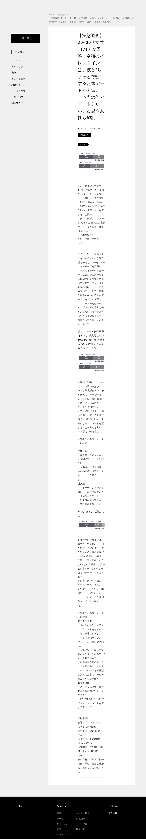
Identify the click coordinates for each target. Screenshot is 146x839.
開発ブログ (17, 103)
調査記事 (16, 84)
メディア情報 (18, 90)
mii (98, 128)
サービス (16, 60)
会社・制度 (17, 97)
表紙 (13, 72)
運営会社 (112, 813)
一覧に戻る (26, 38)
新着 (59, 813)
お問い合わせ (115, 806)
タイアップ (17, 66)
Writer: (93, 128)
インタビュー (18, 78)
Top (21, 806)
